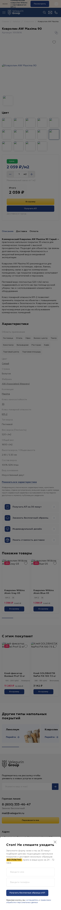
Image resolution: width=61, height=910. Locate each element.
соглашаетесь (32, 900)
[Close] (55, 842)
